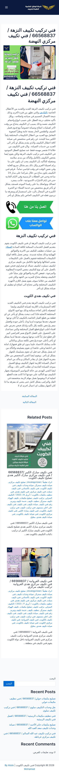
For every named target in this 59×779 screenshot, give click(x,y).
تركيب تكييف (38, 498)
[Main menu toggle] (6, 7)
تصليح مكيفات (26, 498)
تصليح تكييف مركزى (17, 482)
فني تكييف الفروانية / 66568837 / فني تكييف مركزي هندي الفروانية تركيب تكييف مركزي (31, 583)
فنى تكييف (21, 504)
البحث (52, 678)
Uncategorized (34, 482)
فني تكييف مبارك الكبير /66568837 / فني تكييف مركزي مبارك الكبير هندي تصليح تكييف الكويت (29, 474)
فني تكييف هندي (22, 492)
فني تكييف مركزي (38, 492)
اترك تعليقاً (47, 482)
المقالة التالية (29, 402)
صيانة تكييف (33, 504)
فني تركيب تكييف (27, 507)
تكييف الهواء (13, 498)
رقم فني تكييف (45, 504)
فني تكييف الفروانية (29, 620)
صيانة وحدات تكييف (25, 485)
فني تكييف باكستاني (30, 488)
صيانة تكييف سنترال (43, 485)
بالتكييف (43, 112)
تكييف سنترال (46, 501)
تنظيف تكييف (33, 501)
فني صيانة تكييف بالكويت (27, 514)
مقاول (32, 517)
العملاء (9, 247)
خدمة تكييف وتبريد (18, 501)
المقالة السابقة (29, 396)
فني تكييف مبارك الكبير (28, 511)
